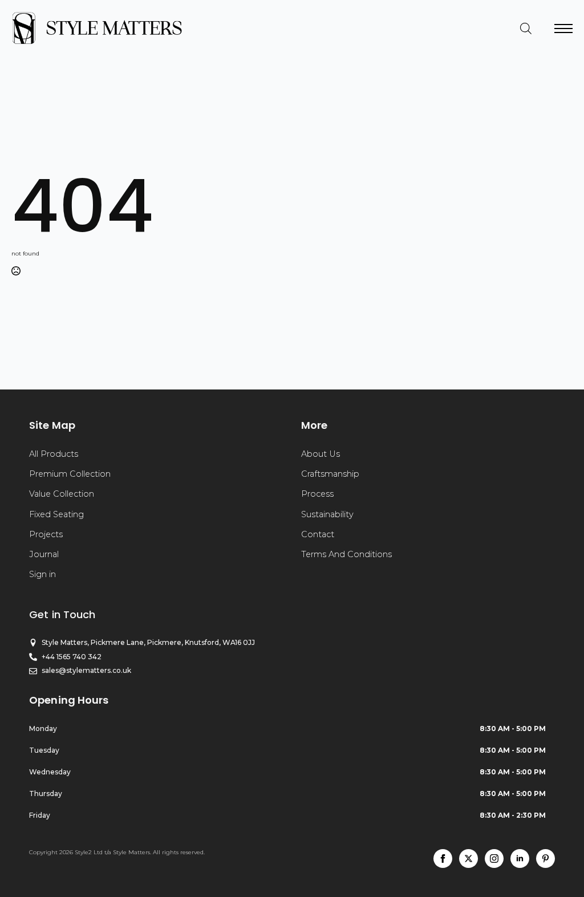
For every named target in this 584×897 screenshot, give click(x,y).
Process (317, 494)
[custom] (545, 858)
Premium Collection (70, 474)
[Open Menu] (563, 28)
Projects (46, 534)
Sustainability (327, 514)
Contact (317, 534)
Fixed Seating (56, 514)
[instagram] (494, 858)
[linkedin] (519, 858)
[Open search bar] (526, 28)
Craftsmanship (330, 474)
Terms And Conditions (346, 554)
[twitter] (468, 858)
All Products (53, 454)
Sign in (42, 574)
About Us (320, 454)
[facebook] (442, 858)
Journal (44, 554)
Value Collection (61, 494)
